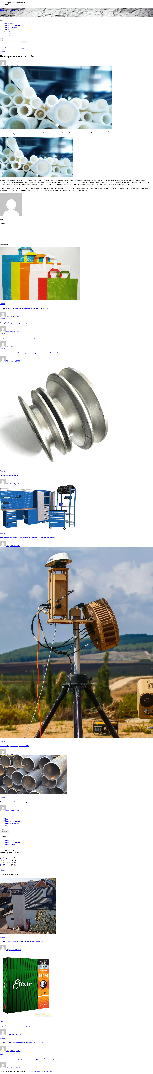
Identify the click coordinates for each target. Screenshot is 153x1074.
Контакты (8, 33)
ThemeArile (48, 1071)
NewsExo (37, 1071)
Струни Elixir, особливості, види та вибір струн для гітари (19, 1026)
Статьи (7, 31)
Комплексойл (10, 10)
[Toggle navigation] (1, 20)
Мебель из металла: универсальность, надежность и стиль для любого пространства (27, 537)
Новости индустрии (12, 25)
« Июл (2, 870)
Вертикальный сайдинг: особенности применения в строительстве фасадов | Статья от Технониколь (33, 353)
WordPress (29, 1071)
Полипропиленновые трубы (15, 48)
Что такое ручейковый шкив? (10, 475)
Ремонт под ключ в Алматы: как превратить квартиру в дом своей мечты (24, 308)
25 (4, 865)
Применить (4, 831)
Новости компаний (11, 27)
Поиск (24, 42)
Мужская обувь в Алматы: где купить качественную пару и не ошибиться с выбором (28, 1059)
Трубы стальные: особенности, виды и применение (16, 802)
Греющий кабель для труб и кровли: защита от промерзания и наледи (23, 323)
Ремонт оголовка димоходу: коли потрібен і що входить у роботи (21, 941)
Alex (7, 65)
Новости (7, 29)
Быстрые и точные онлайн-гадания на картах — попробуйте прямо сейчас (24, 338)
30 (17, 865)
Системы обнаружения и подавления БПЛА (14, 746)
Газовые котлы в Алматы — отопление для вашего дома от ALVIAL (22, 1042)
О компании (9, 23)
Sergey (8, 950)
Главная (7, 46)
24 (1, 865)
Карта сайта (9, 35)
